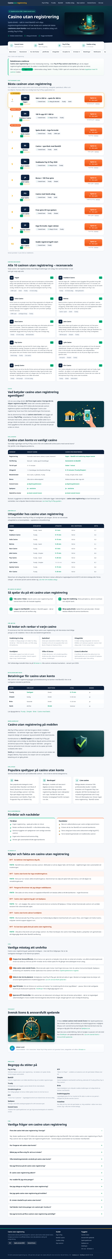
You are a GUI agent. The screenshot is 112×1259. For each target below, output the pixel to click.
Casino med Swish (44, 712)
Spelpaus (97, 103)
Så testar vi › (82, 1049)
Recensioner (23, 52)
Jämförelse (46, 52)
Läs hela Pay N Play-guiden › (52, 501)
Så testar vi (76, 52)
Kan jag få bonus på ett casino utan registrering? (27, 1166)
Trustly (53, 3)
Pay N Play (45, 3)
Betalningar (86, 52)
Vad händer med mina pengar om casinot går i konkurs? (30, 1207)
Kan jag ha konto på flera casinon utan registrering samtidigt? (32, 1214)
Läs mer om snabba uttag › (48, 580)
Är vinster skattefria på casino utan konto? (25, 1200)
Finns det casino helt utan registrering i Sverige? (27, 1131)
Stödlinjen (39, 989)
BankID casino (60, 1237)
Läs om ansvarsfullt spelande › (55, 980)
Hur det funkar (34, 52)
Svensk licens (91, 3)
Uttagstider (55, 52)
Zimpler (29, 712)
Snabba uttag (70, 3)
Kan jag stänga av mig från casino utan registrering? (29, 1186)
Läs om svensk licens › (92, 1034)
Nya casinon (81, 3)
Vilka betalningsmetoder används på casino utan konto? (30, 1159)
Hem (9, 56)
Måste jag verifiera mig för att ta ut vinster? (26, 1152)
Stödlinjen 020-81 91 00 (86, 1255)
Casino (17, 3)
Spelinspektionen (86, 1240)
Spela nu (93, 99)
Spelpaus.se (85, 1028)
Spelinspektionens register (69, 971)
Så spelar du (66, 52)
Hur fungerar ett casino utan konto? (23, 1145)
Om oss (100, 3)
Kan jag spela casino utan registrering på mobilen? (28, 1193)
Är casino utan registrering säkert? (22, 1173)
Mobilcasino (97, 52)
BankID (60, 3)
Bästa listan (12, 52)
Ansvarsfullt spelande (87, 1237)
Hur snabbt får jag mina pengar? (22, 1180)
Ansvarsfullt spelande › (65, 1037)
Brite (34, 712)
